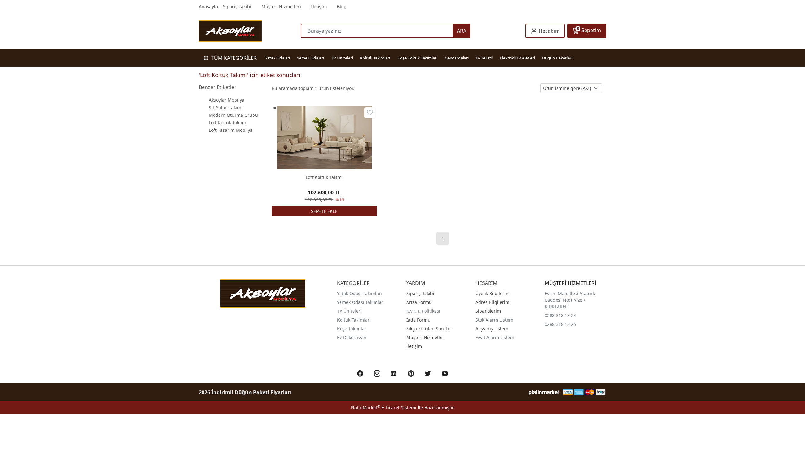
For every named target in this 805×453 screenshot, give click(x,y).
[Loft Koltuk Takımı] (324, 137)
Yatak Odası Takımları (359, 293)
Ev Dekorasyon (352, 337)
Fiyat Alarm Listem (494, 337)
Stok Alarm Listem (494, 320)
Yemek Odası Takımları (361, 302)
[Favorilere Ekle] (369, 112)
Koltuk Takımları (375, 58)
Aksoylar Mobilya (226, 100)
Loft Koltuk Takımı (227, 123)
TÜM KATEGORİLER (234, 57)
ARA (461, 30)
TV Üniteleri (342, 58)
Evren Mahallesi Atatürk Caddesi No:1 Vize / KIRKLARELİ (570, 300)
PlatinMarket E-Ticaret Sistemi (383, 408)
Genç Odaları (457, 58)
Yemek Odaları (310, 58)
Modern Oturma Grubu (233, 115)
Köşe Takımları (352, 329)
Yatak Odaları (277, 58)
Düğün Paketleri (557, 58)
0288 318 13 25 (560, 324)
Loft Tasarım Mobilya (231, 130)
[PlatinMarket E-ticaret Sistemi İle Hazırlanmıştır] (544, 392)
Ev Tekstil (484, 58)
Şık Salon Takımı (225, 107)
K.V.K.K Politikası (423, 311)
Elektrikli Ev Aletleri (517, 58)
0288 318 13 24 (560, 315)
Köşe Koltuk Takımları (417, 58)
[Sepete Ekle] (324, 211)
